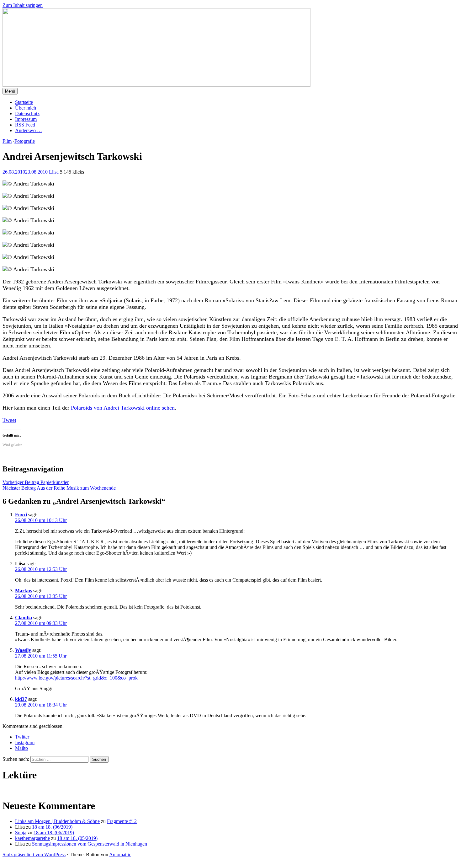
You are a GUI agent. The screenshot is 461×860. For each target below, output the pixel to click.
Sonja (20, 832)
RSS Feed (25, 124)
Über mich (25, 107)
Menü (10, 91)
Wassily (23, 650)
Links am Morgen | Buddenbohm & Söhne (57, 821)
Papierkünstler (36, 482)
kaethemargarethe (32, 838)
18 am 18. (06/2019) (52, 827)
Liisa (54, 172)
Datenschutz (27, 113)
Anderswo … (28, 130)
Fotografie (24, 141)
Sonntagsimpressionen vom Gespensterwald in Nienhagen (89, 844)
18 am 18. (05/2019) (77, 838)
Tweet (9, 420)
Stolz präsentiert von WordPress (34, 854)
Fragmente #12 (122, 821)
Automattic (120, 854)
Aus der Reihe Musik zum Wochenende (59, 488)
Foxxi (21, 514)
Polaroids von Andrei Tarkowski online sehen (123, 408)
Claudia (23, 617)
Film (7, 141)
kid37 (21, 699)
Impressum (26, 119)
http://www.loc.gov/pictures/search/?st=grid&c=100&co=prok (76, 677)
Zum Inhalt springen (23, 5)
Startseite (24, 102)
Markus (23, 590)
